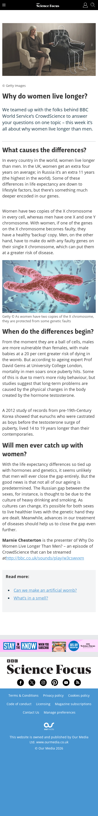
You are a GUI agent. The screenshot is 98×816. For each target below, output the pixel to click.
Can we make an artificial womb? (45, 590)
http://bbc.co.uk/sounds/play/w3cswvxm (45, 558)
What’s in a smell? (31, 598)
